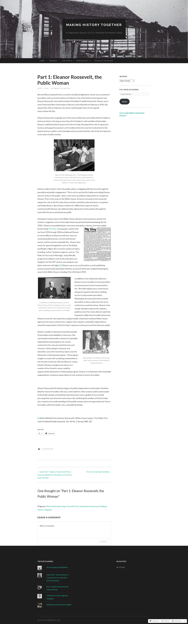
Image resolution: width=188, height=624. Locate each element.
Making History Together (94, 25)
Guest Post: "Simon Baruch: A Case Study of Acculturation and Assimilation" (57, 578)
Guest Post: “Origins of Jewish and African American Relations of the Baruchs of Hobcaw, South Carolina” (54, 475)
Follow (124, 102)
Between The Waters (60, 88)
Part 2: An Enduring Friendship (98, 472)
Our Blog (53, 61)
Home (42, 61)
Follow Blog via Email (129, 90)
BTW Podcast (82, 61)
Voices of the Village (103, 61)
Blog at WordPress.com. (48, 620)
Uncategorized (47, 449)
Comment (103, 542)
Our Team (66, 61)
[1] (61, 265)
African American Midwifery (57, 567)
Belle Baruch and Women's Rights (58, 604)
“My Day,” (53, 229)
